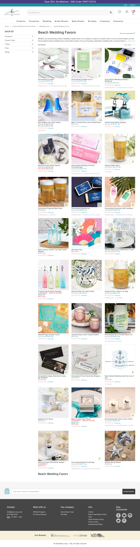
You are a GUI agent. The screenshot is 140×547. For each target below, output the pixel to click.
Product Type (10, 40)
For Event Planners (39, 514)
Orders (90, 512)
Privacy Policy (93, 522)
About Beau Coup (67, 512)
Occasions (8, 36)
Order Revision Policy (96, 519)
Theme (7, 44)
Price (7, 48)
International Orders (95, 524)
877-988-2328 (12, 514)
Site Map (64, 514)
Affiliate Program (39, 512)
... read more (130, 41)
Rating (7, 52)
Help (125, 5)
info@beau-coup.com (14, 512)
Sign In (132, 5)
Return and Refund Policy (97, 514)
